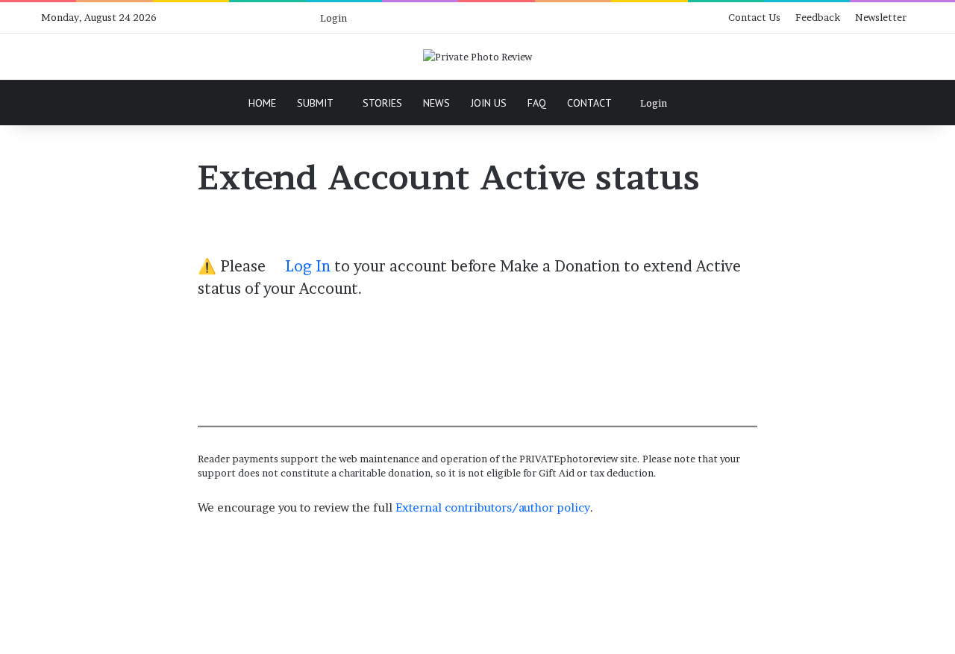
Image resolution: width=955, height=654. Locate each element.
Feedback (817, 17)
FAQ (536, 103)
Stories (382, 103)
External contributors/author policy (492, 507)
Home (262, 103)
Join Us (489, 103)
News (436, 103)
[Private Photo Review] (477, 56)
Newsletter (881, 17)
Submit (315, 103)
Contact (589, 103)
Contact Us (754, 17)
